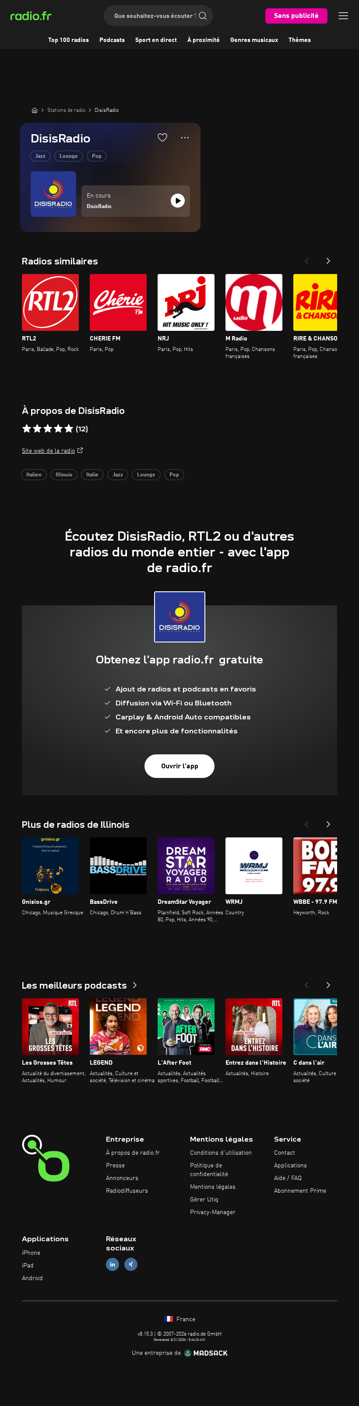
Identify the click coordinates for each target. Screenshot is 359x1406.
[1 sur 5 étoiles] (26, 429)
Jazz (40, 156)
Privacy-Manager (213, 1212)
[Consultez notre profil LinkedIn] (112, 1264)
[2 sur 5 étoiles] (37, 429)
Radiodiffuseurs (127, 1191)
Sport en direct (156, 40)
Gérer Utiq (204, 1200)
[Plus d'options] (185, 137)
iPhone (31, 1253)
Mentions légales (213, 1187)
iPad (28, 1266)
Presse (115, 1166)
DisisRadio (99, 206)
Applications (290, 1166)
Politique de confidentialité (209, 1170)
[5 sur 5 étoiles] (68, 429)
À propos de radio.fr (133, 1153)
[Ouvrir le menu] (343, 15)
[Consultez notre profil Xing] (130, 1264)
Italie (92, 475)
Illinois (64, 475)
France (185, 1319)
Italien (34, 475)
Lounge (69, 156)
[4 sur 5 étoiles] (58, 429)
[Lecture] (178, 201)
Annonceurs (122, 1178)
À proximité (203, 40)
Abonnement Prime (300, 1191)
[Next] (328, 258)
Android (32, 1278)
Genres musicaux (254, 40)
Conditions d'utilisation (221, 1153)
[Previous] (306, 258)
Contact (284, 1153)
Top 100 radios (68, 40)
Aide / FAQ (288, 1178)
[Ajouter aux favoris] (162, 137)
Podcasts (112, 40)
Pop (97, 156)
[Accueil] (34, 110)
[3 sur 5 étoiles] (47, 429)
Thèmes (300, 40)
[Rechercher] (202, 15)
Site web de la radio (48, 451)
